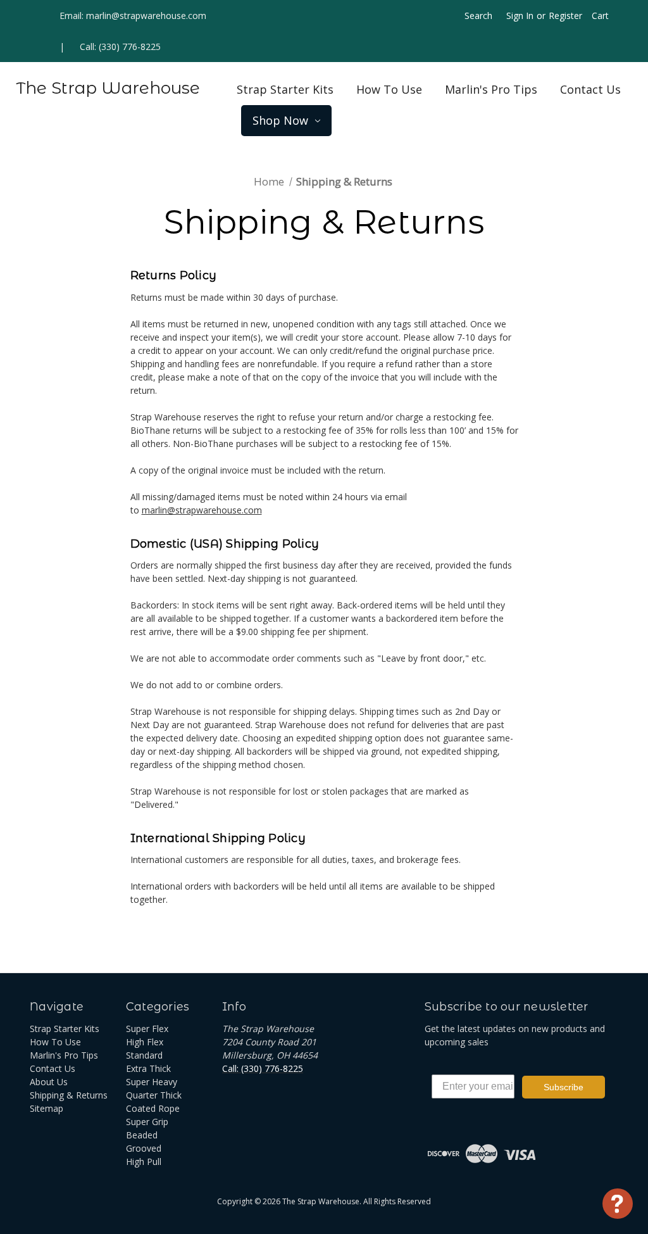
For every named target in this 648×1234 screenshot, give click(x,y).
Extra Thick (148, 1068)
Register (565, 15)
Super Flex (147, 1029)
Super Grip (147, 1122)
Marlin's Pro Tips (491, 89)
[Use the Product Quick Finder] (617, 1203)
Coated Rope (153, 1108)
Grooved (143, 1148)
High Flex (144, 1042)
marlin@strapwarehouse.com (146, 15)
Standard (144, 1055)
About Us (49, 1082)
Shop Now (280, 120)
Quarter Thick (154, 1095)
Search (478, 15)
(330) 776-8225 (130, 47)
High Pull (143, 1161)
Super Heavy (151, 1082)
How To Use (389, 89)
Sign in (519, 15)
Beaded (142, 1135)
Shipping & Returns (69, 1095)
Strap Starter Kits (285, 89)
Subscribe (563, 1087)
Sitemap (46, 1108)
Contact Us (590, 89)
